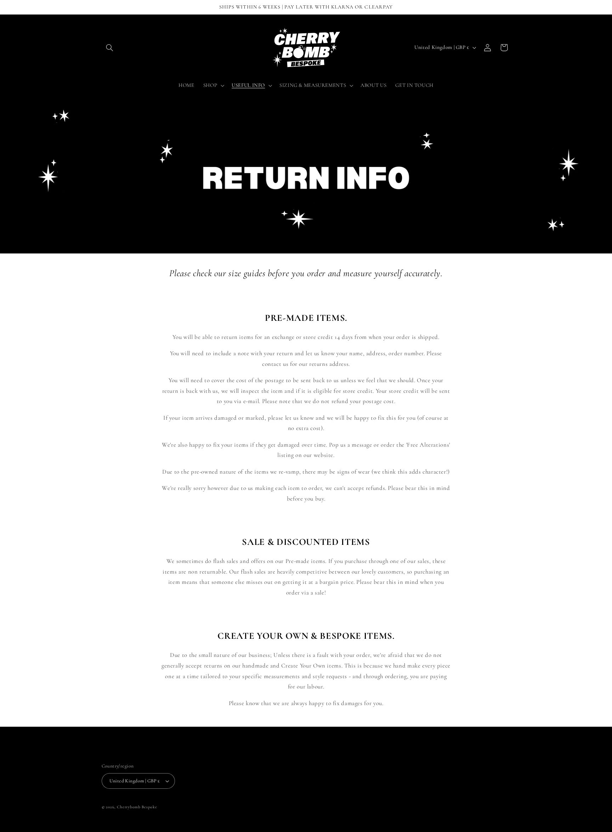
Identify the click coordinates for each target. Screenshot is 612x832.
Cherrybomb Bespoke (137, 806)
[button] (110, 47)
